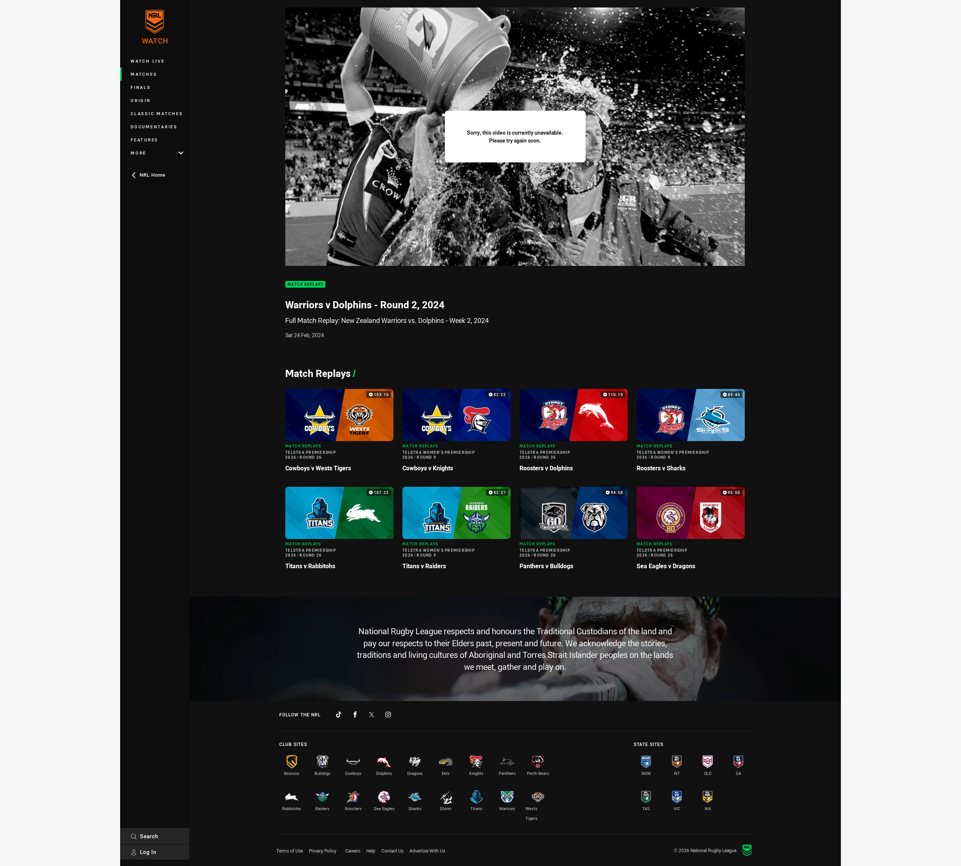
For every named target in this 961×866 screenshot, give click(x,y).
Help (370, 851)
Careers (352, 851)
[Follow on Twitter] (372, 714)
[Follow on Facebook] (355, 714)
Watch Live (148, 61)
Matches (144, 74)
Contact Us (392, 851)
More (138, 153)
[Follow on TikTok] (339, 714)
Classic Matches (157, 113)
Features (144, 140)
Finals (141, 87)
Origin (141, 100)
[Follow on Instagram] (388, 714)
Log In (148, 851)
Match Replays (305, 284)
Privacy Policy (322, 851)
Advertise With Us (427, 851)
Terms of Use (289, 851)
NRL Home (153, 174)
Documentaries (154, 126)
